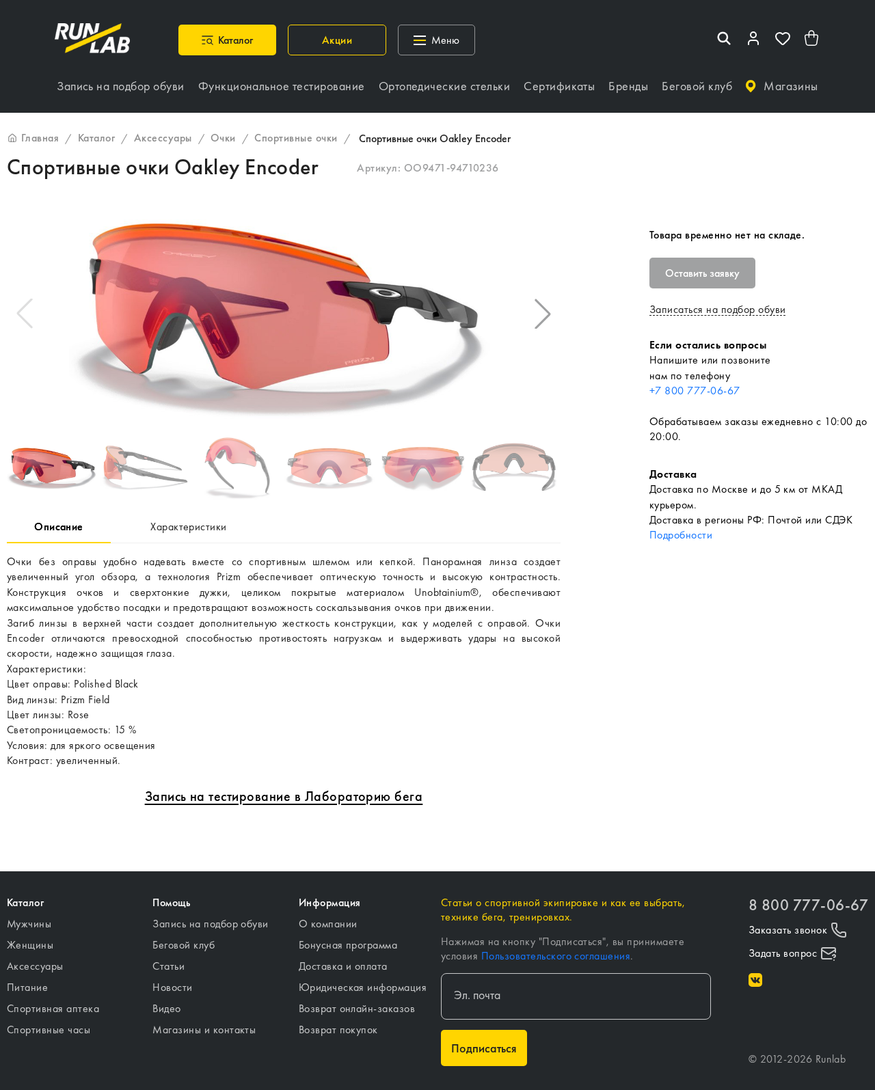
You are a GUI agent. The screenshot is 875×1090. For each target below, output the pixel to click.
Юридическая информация (363, 987)
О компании (328, 923)
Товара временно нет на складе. (727, 235)
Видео (166, 1008)
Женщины (30, 945)
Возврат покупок (338, 1029)
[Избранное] (783, 40)
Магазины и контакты (204, 1029)
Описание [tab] (58, 526)
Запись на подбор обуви (210, 923)
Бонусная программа (348, 945)
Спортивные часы (48, 1029)
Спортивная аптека (53, 1008)
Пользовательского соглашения (555, 956)
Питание (27, 987)
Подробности (680, 535)
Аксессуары (35, 966)
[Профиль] (753, 40)
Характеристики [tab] (188, 526)
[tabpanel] (284, 661)
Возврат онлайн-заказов (357, 1008)
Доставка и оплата (343, 966)
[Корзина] (812, 40)
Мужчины (29, 923)
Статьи (168, 966)
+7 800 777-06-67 (694, 390)
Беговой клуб (183, 945)
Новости (172, 987)
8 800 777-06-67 (808, 905)
